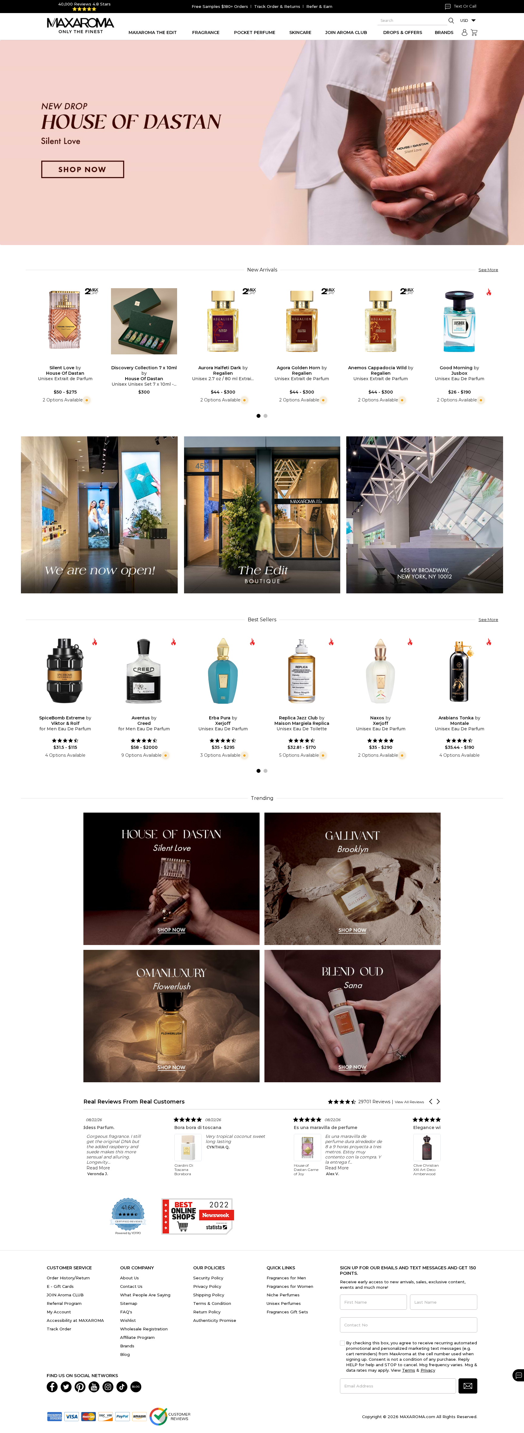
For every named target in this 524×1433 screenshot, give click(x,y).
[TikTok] (121, 1386)
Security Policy (208, 1277)
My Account (59, 1311)
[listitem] (197, 1146)
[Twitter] (66, 1386)
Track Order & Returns (277, 6)
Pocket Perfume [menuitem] (254, 32)
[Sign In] (464, 32)
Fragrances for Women (290, 1286)
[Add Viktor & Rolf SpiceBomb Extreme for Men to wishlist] (60, 711)
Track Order (59, 1328)
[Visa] (71, 1416)
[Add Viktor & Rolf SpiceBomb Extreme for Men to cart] (70, 711)
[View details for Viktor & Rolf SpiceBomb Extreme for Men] (65, 671)
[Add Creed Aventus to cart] (149, 711)
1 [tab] (258, 415)
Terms (408, 1370)
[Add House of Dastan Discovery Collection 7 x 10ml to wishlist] (139, 361)
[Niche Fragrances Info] (86, 400)
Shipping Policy (208, 1294)
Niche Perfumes (283, 1294)
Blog (125, 1354)
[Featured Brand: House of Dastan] (171, 878)
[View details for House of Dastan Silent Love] (65, 321)
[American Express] (54, 1416)
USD (464, 20)
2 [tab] (265, 415)
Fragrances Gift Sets (287, 1311)
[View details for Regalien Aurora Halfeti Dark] (223, 321)
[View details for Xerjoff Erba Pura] (223, 671)
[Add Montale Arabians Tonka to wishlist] (454, 711)
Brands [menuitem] (444, 32)
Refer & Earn (319, 6)
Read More (195, 1168)
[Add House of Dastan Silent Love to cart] (70, 361)
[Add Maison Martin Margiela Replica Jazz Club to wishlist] (297, 711)
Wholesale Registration (144, 1328)
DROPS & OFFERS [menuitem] (402, 32)
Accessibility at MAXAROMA (75, 1320)
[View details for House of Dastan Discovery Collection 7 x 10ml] (144, 321)
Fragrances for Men (286, 1277)
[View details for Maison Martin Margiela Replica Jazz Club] (302, 671)
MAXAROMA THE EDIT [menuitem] (153, 32)
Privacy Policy (207, 1286)
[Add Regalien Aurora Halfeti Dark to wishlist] (218, 361)
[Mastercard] (88, 1416)
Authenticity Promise (214, 1320)
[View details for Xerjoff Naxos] (381, 671)
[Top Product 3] (424, 514)
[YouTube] (94, 1386)
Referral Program (64, 1303)
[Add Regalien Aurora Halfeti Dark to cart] (227, 361)
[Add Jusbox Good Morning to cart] (464, 361)
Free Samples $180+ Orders (220, 6)
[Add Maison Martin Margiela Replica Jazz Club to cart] (306, 711)
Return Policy (206, 1311)
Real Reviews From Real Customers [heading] (134, 1101)
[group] (262, 142)
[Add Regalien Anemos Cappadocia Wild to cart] (385, 361)
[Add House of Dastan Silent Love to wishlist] (60, 361)
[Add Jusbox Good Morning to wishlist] (454, 361)
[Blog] (135, 1386)
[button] (431, 1101)
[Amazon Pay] (139, 1416)
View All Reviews (409, 1102)
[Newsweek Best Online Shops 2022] (197, 1216)
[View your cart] (474, 32)
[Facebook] (52, 1386)
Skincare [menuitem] (300, 32)
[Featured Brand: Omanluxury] (171, 1015)
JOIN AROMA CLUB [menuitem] (346, 32)
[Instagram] (107, 1386)
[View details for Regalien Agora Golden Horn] (302, 321)
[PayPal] (122, 1416)
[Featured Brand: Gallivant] (352, 878)
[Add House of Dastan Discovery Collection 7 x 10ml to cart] (149, 361)
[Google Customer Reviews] (169, 1416)
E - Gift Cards (60, 1286)
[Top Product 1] (99, 514)
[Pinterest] (80, 1386)
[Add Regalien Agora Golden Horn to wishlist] (297, 361)
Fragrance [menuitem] (206, 32)
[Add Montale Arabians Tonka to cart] (464, 711)
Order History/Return (68, 1277)
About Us (129, 1277)
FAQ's (126, 1311)
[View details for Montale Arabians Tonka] (459, 671)
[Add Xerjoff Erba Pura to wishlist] (218, 711)
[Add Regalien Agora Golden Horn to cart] (306, 361)
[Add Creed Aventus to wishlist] (139, 711)
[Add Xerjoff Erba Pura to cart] (227, 711)
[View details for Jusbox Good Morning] (459, 321)
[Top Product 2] (262, 514)
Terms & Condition (212, 1303)
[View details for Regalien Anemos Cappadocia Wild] (381, 321)
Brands (127, 1345)
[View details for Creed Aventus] (144, 671)
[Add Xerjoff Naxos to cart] (385, 711)
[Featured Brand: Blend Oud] (352, 1015)
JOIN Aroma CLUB (65, 1294)
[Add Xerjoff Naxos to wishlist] (375, 711)
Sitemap (128, 1303)
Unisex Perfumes (284, 1303)
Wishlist (128, 1320)
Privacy (428, 1370)
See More (488, 269)
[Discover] (105, 1416)
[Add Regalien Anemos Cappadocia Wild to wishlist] (375, 361)
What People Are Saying (145, 1294)
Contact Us (131, 1286)
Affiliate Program (137, 1337)
